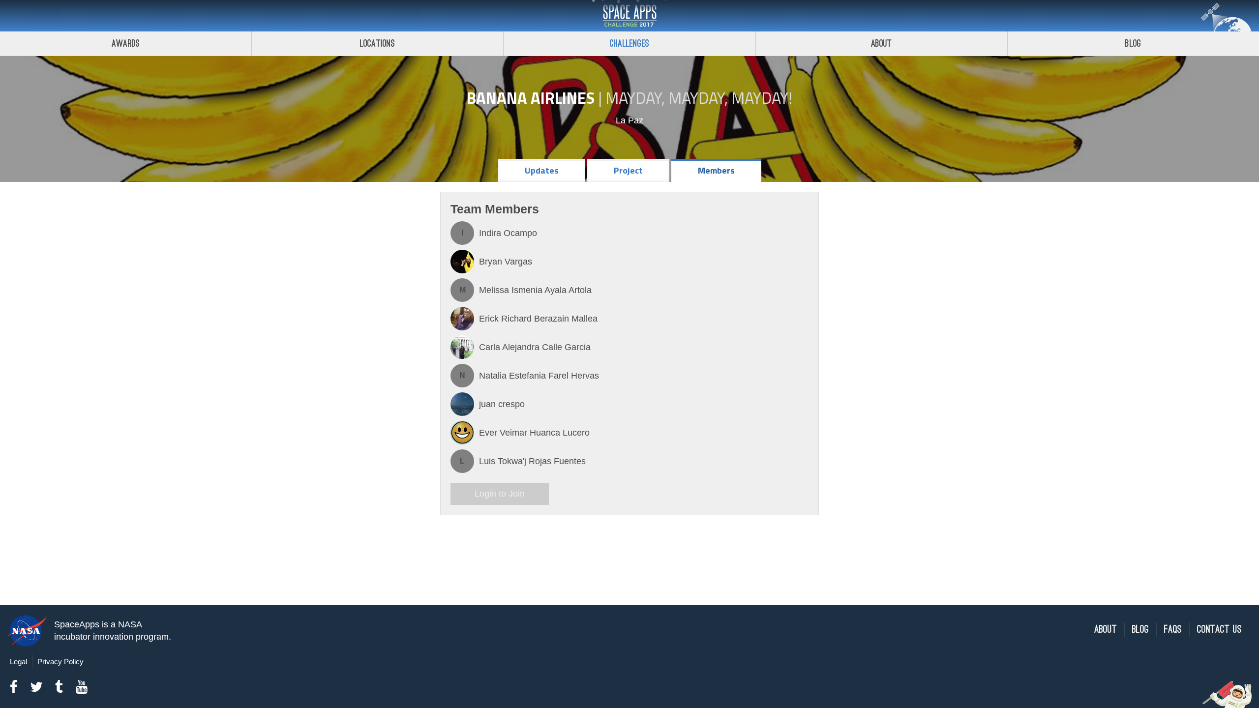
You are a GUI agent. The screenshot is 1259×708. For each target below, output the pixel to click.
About (881, 43)
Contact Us (1219, 629)
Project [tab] (628, 170)
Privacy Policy (60, 661)
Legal (18, 661)
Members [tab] (716, 170)
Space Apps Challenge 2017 (629, 15)
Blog (1133, 43)
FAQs (1173, 629)
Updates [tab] (542, 170)
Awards (126, 43)
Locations (377, 43)
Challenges (629, 43)
